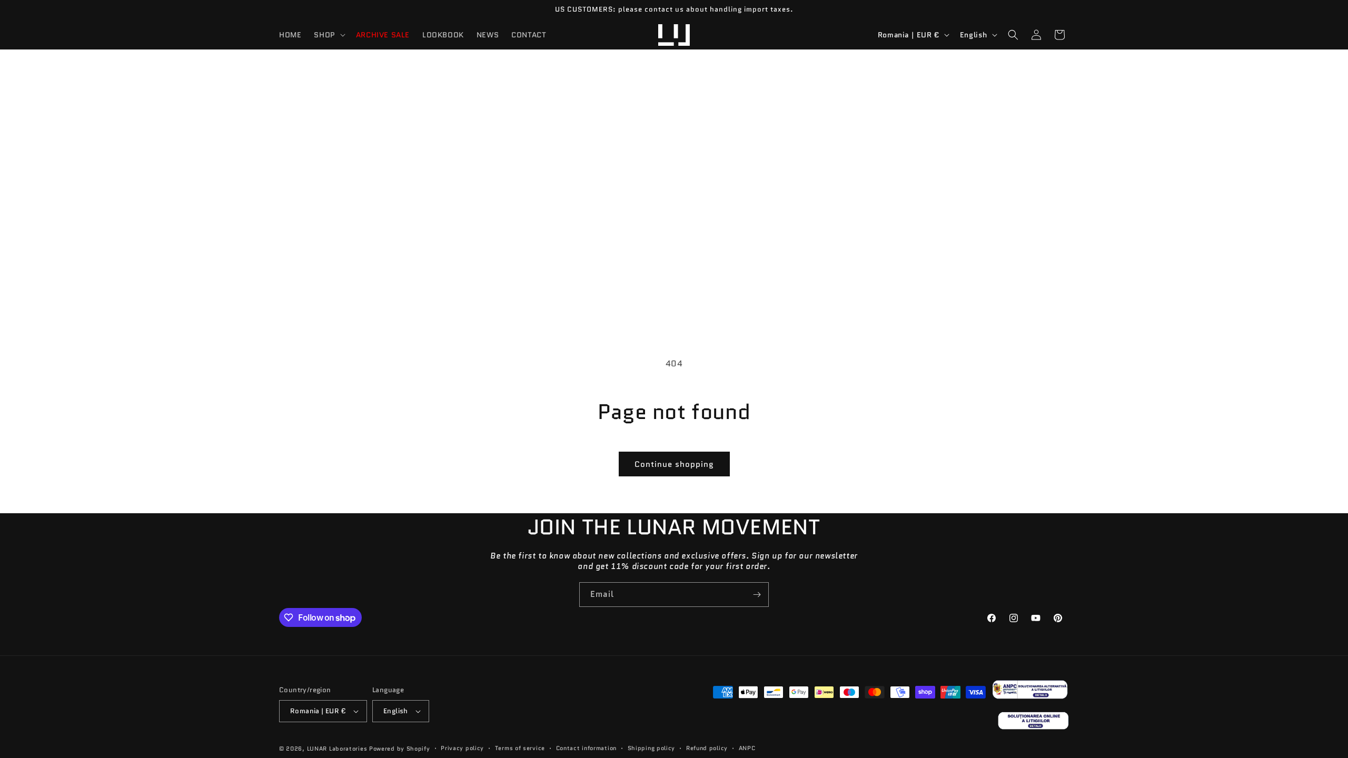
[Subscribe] (756, 594)
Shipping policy (652, 748)
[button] (328, 35)
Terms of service (520, 748)
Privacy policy (462, 748)
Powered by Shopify (399, 748)
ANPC (747, 748)
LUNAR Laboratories (337, 748)
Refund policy (707, 748)
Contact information (586, 748)
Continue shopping (674, 464)
